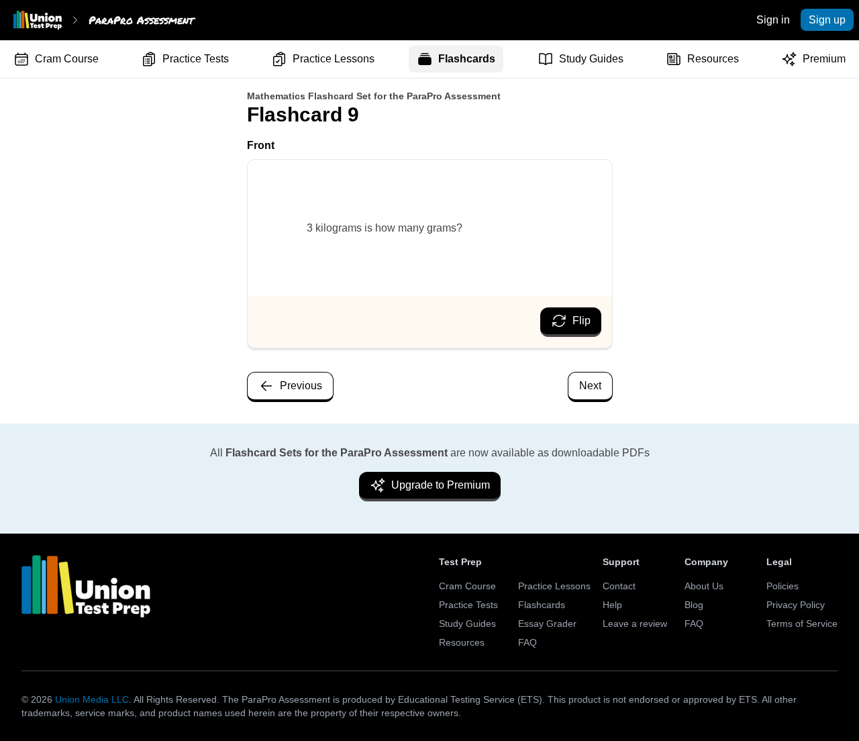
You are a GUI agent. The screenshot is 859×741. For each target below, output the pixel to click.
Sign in (773, 20)
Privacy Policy (795, 604)
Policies (782, 586)
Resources (713, 58)
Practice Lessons (333, 58)
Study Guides (591, 58)
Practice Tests (195, 58)
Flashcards (466, 58)
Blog (694, 604)
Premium (824, 58)
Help (612, 604)
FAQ (527, 642)
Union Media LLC (92, 699)
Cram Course (67, 58)
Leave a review (635, 623)
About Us (704, 586)
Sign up (827, 20)
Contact (619, 586)
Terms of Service (802, 623)
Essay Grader (547, 623)
